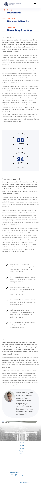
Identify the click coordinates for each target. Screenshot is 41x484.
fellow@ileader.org (17, 475)
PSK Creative (24, 483)
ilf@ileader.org (14, 473)
